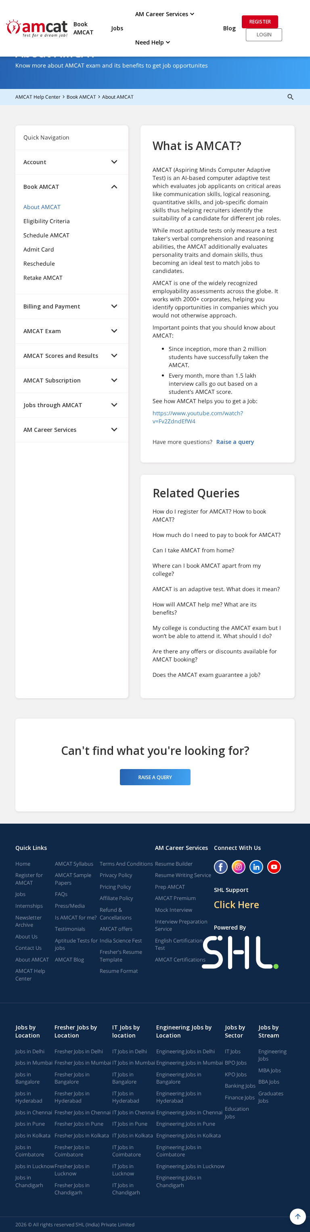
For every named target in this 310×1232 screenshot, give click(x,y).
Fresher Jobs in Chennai (82, 1112)
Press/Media (70, 905)
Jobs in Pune (30, 1123)
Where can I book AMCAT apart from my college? (207, 569)
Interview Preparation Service (181, 925)
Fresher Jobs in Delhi (78, 1051)
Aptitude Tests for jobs (76, 944)
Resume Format (119, 970)
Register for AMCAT (29, 878)
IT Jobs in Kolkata (132, 1135)
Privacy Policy (116, 875)
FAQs (61, 894)
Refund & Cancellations (116, 913)
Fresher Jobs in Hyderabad (72, 1097)
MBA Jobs (269, 1070)
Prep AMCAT (170, 886)
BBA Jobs (268, 1081)
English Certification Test (179, 944)
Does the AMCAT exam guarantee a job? (206, 674)
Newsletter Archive (28, 921)
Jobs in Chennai (33, 1112)
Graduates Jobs (270, 1097)
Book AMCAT (83, 28)
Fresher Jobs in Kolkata (81, 1135)
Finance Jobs (240, 1097)
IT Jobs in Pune (129, 1123)
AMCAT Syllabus (74, 863)
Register (260, 21)
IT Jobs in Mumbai (133, 1062)
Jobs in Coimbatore (29, 1150)
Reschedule (39, 263)
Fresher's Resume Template (121, 955)
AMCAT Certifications (180, 959)
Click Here (236, 904)
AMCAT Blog (69, 959)
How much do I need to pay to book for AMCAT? (217, 535)
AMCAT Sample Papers (73, 878)
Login (264, 34)
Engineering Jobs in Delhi (185, 1051)
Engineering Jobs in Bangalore (178, 1078)
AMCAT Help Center (38, 96)
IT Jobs (233, 1051)
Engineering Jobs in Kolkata (188, 1135)
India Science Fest (121, 940)
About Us (26, 936)
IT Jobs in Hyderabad (125, 1097)
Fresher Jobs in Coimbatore (72, 1150)
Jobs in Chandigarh (29, 1181)
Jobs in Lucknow (34, 1166)
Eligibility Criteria (46, 221)
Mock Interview (173, 909)
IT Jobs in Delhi (129, 1051)
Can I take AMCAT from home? (193, 550)
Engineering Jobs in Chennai (189, 1112)
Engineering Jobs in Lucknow (190, 1166)
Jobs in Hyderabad (28, 1097)
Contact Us (28, 947)
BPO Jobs (236, 1062)
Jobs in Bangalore (27, 1078)
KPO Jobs (236, 1074)
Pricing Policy (115, 886)
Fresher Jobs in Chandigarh (72, 1188)
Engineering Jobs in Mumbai (189, 1062)
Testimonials (70, 928)
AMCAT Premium (175, 898)
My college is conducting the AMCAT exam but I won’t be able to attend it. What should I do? (217, 632)
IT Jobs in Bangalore (124, 1078)
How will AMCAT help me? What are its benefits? (205, 608)
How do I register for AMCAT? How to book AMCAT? (209, 515)
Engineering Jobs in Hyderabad (178, 1097)
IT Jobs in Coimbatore (126, 1150)
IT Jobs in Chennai (133, 1112)
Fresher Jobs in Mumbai (82, 1062)
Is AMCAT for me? (76, 917)
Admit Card (38, 249)
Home (22, 863)
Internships (29, 905)
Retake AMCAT (43, 277)
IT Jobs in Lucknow (123, 1169)
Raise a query (235, 442)
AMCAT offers (116, 928)
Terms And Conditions (126, 863)
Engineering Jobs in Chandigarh (178, 1181)
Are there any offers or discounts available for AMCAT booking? (215, 655)
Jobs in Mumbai (33, 1062)
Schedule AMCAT (46, 235)
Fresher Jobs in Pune (78, 1123)
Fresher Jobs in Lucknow (72, 1169)
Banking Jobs (240, 1085)
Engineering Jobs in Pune (185, 1123)
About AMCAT (118, 96)
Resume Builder (174, 863)
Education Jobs (237, 1112)
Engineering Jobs (272, 1055)
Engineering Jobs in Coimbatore (178, 1150)
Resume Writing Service (183, 875)
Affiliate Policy (116, 898)
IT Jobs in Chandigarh (126, 1188)
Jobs (117, 28)
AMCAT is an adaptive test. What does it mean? (216, 589)
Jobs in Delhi (29, 1051)
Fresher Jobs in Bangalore (72, 1078)
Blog (229, 28)
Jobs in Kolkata (32, 1135)
